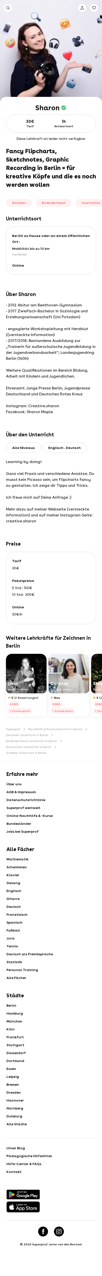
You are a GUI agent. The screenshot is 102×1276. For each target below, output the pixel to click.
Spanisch (14, 922)
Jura (10, 938)
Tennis (12, 946)
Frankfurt (15, 1037)
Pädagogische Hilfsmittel (29, 1156)
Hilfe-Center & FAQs (23, 1164)
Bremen (12, 1084)
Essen (11, 1069)
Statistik (14, 962)
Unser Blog (15, 1148)
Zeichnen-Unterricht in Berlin (27, 735)
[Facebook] (43, 1231)
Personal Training (22, 970)
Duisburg (14, 1116)
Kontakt (14, 1172)
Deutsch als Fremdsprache (29, 954)
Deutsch (13, 907)
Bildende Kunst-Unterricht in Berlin (31, 741)
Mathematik (17, 859)
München (14, 1021)
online (18, 265)
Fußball (13, 930)
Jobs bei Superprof (22, 831)
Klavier (12, 875)
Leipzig (12, 1077)
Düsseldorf (16, 1053)
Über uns (14, 784)
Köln (10, 1029)
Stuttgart (15, 1045)
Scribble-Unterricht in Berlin (26, 753)
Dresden (13, 1092)
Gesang (13, 883)
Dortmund (15, 1061)
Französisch (16, 914)
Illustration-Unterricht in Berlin (28, 747)
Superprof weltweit (23, 808)
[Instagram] (59, 1231)
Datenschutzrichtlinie (25, 800)
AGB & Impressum (21, 792)
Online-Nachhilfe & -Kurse (29, 816)
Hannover (15, 1100)
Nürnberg (14, 1108)
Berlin (11, 1005)
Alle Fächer (16, 978)
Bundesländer (18, 824)
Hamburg (14, 1013)
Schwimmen (16, 867)
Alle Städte (16, 1124)
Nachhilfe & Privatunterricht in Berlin (55, 729)
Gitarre (13, 899)
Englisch (13, 891)
